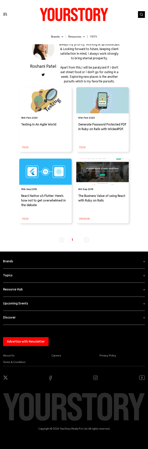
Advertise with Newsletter (26, 341)
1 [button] (72, 239)
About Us (8, 355)
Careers (56, 355)
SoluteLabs (111, 44)
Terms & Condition (14, 362)
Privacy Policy (108, 355)
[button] (61, 239)
